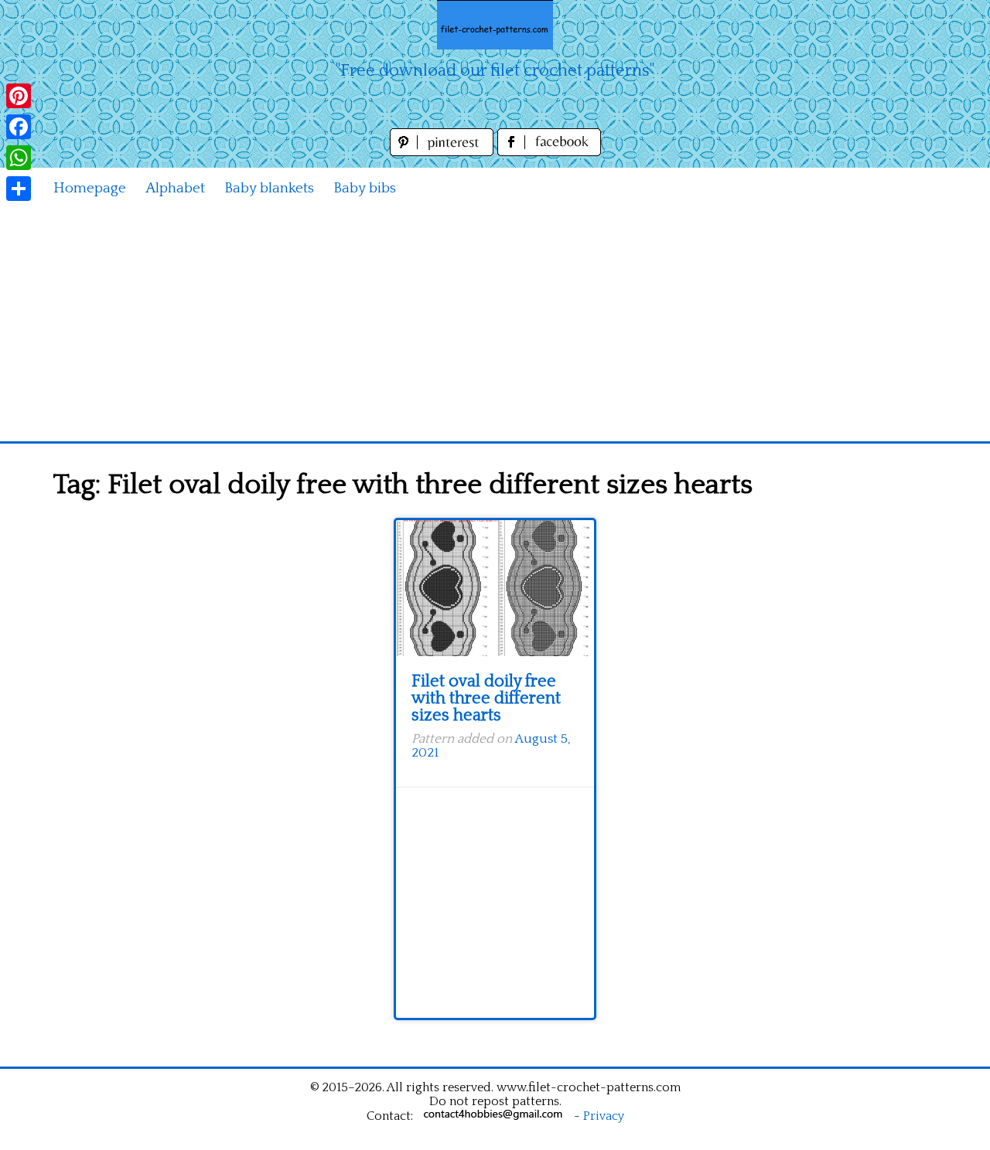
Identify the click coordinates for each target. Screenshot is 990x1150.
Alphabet (175, 188)
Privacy (603, 1116)
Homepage (89, 188)
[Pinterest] (18, 95)
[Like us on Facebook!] (549, 152)
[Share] (18, 188)
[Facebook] (18, 126)
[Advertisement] (495, 325)
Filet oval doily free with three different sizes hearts (486, 698)
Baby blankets (269, 188)
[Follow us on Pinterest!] (443, 152)
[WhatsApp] (18, 157)
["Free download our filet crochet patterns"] (495, 24)
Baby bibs (364, 188)
